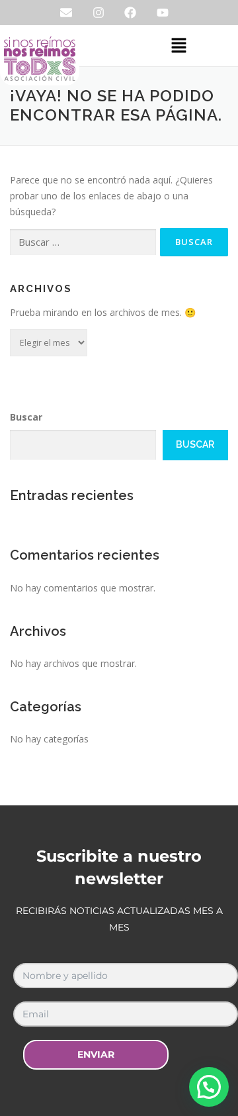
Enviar (95, 1054)
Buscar (26, 417)
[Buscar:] (83, 242)
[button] (178, 46)
